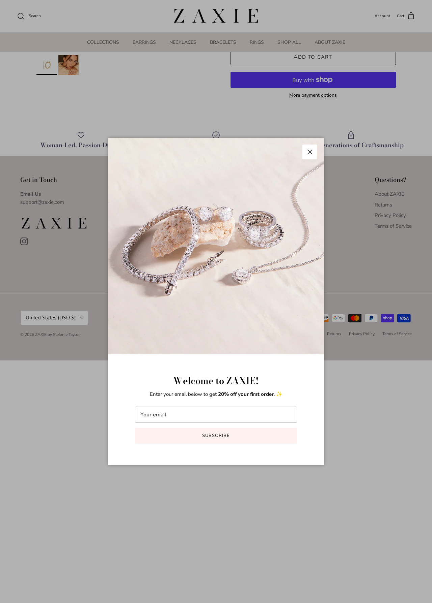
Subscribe (216, 436)
